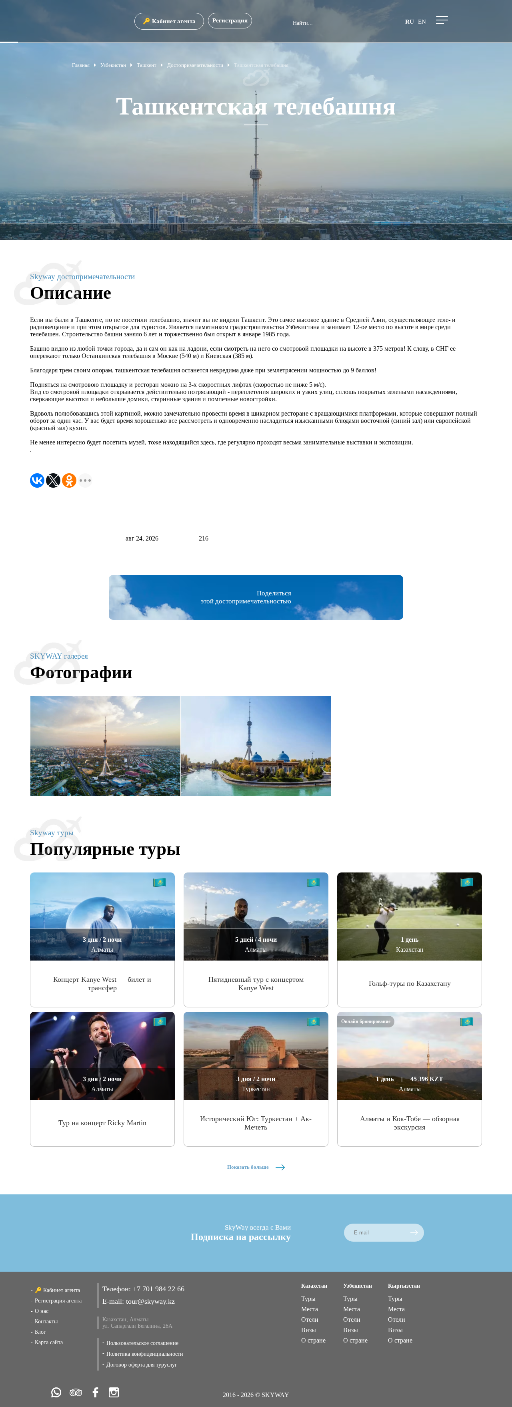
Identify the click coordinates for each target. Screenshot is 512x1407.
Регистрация (230, 20)
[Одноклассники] (69, 480)
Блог (40, 1332)
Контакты (46, 1322)
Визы (308, 1330)
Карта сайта (49, 1342)
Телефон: (117, 1289)
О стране (313, 1340)
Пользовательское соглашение (142, 1343)
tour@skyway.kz (150, 1301)
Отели (309, 1319)
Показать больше (248, 1167)
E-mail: (114, 1301)
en (422, 21)
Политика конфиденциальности (144, 1354)
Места (309, 1309)
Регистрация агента (58, 1301)
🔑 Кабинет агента (169, 21)
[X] (53, 480)
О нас (41, 1311)
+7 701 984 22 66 (158, 1289)
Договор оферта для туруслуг (141, 1365)
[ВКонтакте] (37, 480)
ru (409, 21)
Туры (308, 1298)
